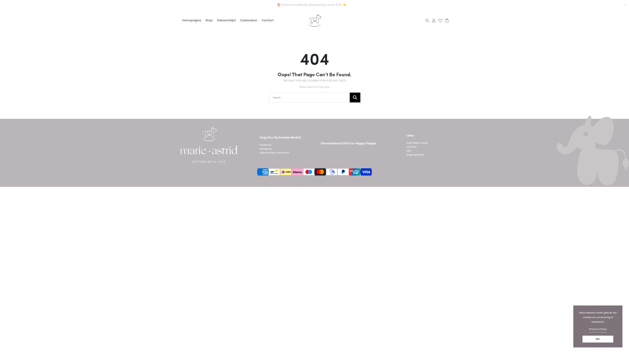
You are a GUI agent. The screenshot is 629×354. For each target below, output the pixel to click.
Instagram (265, 148)
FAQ (408, 150)
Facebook (265, 145)
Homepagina (191, 20)
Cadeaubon (248, 20)
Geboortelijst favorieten (274, 152)
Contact (268, 20)
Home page (323, 86)
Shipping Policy (415, 154)
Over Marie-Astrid (417, 143)
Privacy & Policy (598, 329)
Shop (209, 20)
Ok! (598, 339)
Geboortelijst (226, 20)
